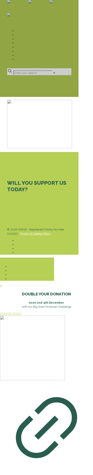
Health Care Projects (32, 51)
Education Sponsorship (34, 43)
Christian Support (30, 47)
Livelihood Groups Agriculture (40, 34)
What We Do (25, 30)
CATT (19, 55)
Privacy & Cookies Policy (35, 233)
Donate (13, 66)
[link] (54, 73)
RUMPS (21, 59)
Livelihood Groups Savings (36, 38)
